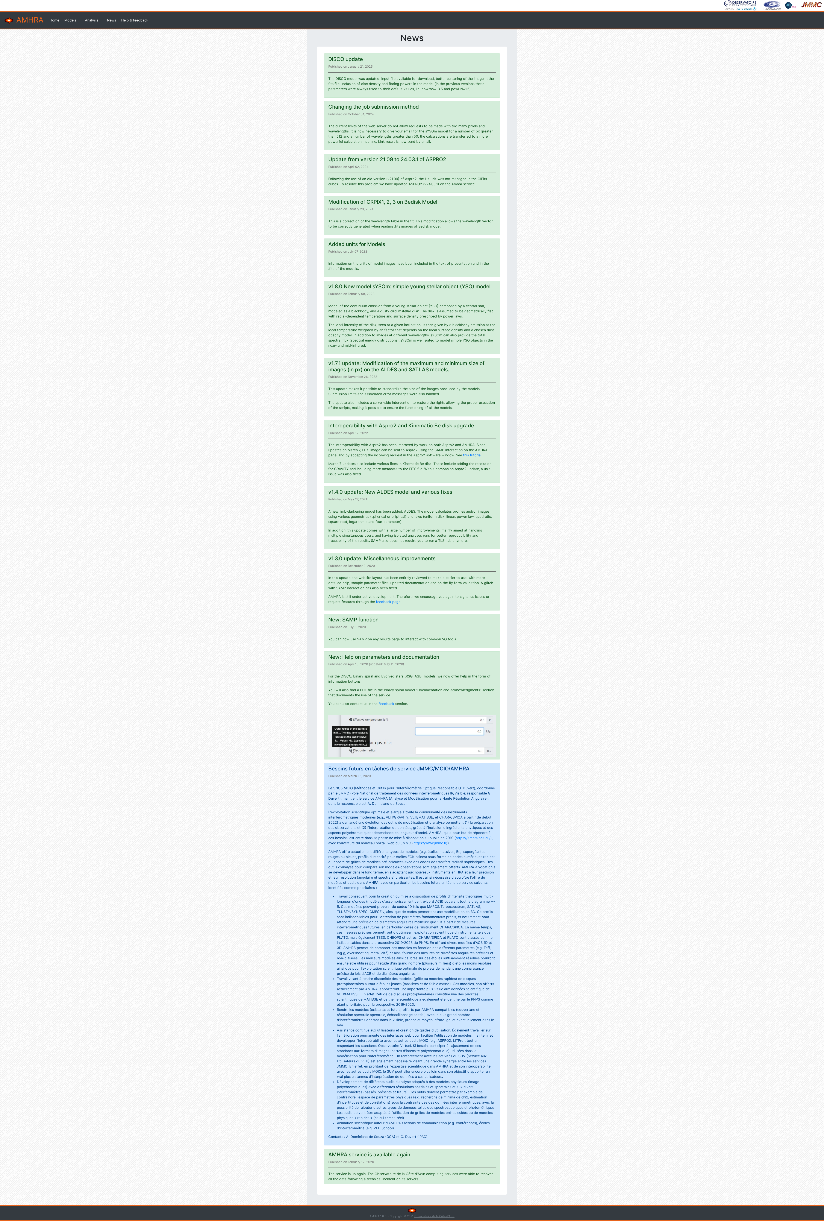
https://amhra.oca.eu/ (473, 838)
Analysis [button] (92, 20)
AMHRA (29, 19)
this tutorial (472, 455)
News (111, 20)
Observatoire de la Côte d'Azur (434, 1216)
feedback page (388, 602)
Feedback (386, 704)
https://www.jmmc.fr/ (431, 843)
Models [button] (70, 20)
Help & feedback (134, 20)
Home (54, 20)
